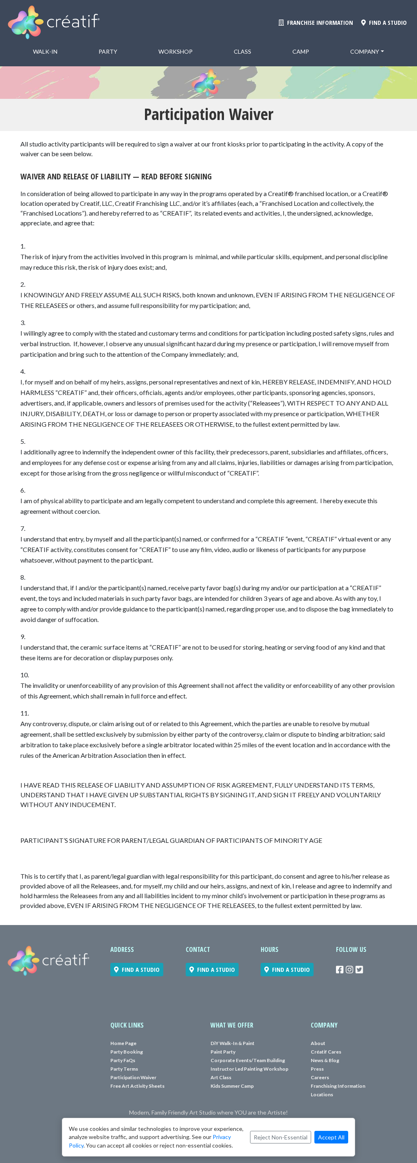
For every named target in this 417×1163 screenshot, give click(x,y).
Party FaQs (122, 1060)
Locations (322, 1094)
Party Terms (124, 1069)
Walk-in (45, 51)
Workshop (175, 51)
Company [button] (364, 51)
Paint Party (223, 1052)
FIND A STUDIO (386, 22)
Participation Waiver (133, 1077)
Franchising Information (338, 1086)
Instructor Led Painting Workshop (249, 1069)
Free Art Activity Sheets (137, 1086)
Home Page (123, 1043)
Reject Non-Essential (280, 1137)
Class (242, 51)
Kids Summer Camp (232, 1086)
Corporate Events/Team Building (248, 1060)
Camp (300, 51)
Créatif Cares (326, 1052)
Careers (320, 1077)
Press (317, 1069)
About (318, 1043)
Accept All (331, 1137)
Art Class (221, 1077)
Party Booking (126, 1052)
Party (108, 51)
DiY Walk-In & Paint (233, 1043)
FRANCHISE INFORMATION (318, 22)
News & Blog (325, 1060)
